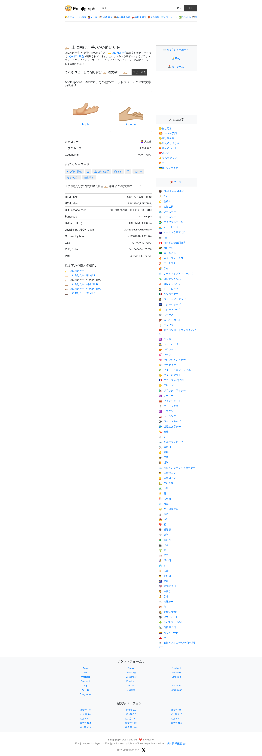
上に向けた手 (101, 171)
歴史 (164, 555)
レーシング (167, 416)
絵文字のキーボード (176, 49)
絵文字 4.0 (86, 714)
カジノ (165, 237)
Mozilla (130, 685)
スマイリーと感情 (75, 17)
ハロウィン (167, 349)
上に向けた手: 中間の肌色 (81, 284)
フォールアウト (170, 375)
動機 (164, 452)
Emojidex (131, 681)
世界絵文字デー (170, 426)
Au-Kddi (86, 689)
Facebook (176, 668)
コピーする (139, 71)
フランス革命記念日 (172, 380)
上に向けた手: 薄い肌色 (80, 275)
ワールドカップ (170, 421)
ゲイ (164, 268)
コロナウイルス (170, 278)
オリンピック (168, 227)
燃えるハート (168, 148)
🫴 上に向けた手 (117, 52)
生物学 (165, 591)
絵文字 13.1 (85, 722)
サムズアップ (168, 157)
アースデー (167, 211)
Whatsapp (85, 676)
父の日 (165, 575)
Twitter (85, 672)
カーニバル (167, 252)
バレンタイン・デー (172, 359)
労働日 (165, 447)
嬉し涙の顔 (167, 138)
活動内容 (154, 17)
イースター (167, 216)
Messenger (131, 676)
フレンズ (166, 385)
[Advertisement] (131, 33)
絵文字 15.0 (176, 722)
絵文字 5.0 (131, 714)
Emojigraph (84, 8)
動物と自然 (105, 17)
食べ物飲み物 (122, 17)
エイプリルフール (171, 222)
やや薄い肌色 (74, 171)
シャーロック (168, 288)
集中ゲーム (176, 66)
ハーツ (165, 354)
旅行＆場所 (139, 17)
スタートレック (170, 309)
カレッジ (166, 247)
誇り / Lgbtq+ (168, 632)
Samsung (131, 672)
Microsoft (176, 672)
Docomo (131, 689)
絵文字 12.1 (131, 718)
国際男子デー (168, 477)
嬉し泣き (165, 128)
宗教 (164, 514)
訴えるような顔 (169, 143)
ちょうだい (73, 177)
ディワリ (166, 325)
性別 (164, 519)
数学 (164, 534)
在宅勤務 (166, 483)
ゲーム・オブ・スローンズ (176, 273)
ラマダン (166, 411)
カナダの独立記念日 (172, 242)
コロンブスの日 (170, 283)
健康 (164, 431)
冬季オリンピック (171, 441)
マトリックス (168, 406)
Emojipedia (85, 694)
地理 (164, 488)
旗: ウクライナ (168, 167)
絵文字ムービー (170, 617)
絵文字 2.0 (131, 709)
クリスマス (167, 263)
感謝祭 (165, 529)
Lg (85, 685)
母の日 (165, 560)
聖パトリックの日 (171, 622)
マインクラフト (170, 400)
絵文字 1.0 (86, 709)
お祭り (165, 201)
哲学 (164, 462)
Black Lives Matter (171, 191)
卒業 (164, 457)
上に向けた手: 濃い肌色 (80, 293)
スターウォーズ (170, 304)
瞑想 (164, 596)
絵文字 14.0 (131, 722)
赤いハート (167, 153)
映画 (164, 545)
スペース (166, 314)
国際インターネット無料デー (177, 467)
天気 (164, 503)
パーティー (167, 364)
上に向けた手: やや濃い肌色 (83, 288)
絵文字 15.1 (85, 727)
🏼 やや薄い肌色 (76, 56)
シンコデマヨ (168, 294)
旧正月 (165, 539)
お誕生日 (166, 206)
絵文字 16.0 (131, 727)
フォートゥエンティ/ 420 (175, 369)
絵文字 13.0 (176, 718)
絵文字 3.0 (176, 709)
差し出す (89, 177)
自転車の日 (167, 627)
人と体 (92, 17)
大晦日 (165, 498)
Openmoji (85, 681)
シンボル (185, 17)
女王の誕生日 (168, 508)
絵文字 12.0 (85, 718)
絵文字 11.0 (176, 714)
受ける (118, 171)
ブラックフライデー (172, 390)
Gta (163, 196)
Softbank (176, 685)
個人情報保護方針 (177, 743)
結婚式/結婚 (168, 611)
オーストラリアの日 (172, 232)
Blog (176, 58)
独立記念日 (167, 586)
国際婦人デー (168, 472)
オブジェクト (169, 17)
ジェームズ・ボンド (172, 299)
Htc (176, 681)
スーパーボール (170, 319)
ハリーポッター (170, 344)
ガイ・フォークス (171, 258)
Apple (85, 124)
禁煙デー (166, 601)
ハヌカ (165, 338)
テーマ (176, 182)
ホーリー (166, 395)
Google (131, 124)
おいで (138, 171)
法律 (164, 570)
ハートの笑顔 (168, 133)
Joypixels (176, 676)
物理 (164, 581)
